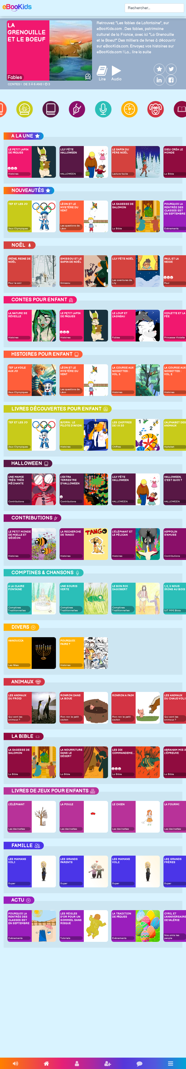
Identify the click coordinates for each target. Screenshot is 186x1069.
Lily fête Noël (122, 258)
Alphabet (169, 446)
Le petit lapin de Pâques (18, 151)
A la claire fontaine (16, 588)
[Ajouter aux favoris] (159, 69)
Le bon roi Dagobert (120, 588)
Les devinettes (16, 829)
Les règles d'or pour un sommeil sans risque (71, 918)
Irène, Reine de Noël (19, 260)
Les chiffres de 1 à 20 (122, 424)
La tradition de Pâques (121, 915)
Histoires (13, 173)
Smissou (65, 283)
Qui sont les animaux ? (15, 718)
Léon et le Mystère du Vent (69, 207)
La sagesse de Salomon (122, 205)
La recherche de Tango (70, 533)
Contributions (16, 501)
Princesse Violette (174, 337)
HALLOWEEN (68, 173)
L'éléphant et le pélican (122, 533)
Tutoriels (65, 938)
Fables (15, 77)
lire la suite (141, 52)
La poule (66, 804)
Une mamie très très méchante (16, 480)
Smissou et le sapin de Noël (71, 260)
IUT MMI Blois (172, 610)
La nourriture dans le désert (71, 753)
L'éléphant (16, 804)
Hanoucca (15, 640)
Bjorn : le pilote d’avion (71, 424)
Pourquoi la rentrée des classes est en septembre (18, 918)
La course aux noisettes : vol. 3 (123, 371)
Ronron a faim (123, 695)
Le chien (118, 804)
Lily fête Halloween (68, 151)
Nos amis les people (171, 937)
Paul (166, 283)
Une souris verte (69, 588)
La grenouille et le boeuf (27, 32)
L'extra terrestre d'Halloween (69, 480)
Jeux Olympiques (18, 228)
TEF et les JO (18, 204)
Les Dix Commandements (123, 751)
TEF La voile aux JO (17, 369)
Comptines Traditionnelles (17, 609)
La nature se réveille (17, 315)
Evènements (171, 228)
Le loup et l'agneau (119, 315)
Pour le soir (15, 283)
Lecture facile (120, 173)
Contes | (15, 84)
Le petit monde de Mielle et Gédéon (19, 535)
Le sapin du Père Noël (120, 151)
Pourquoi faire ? (67, 642)
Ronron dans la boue (70, 697)
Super (11, 883)
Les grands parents (69, 861)
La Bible (169, 173)
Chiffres (116, 446)
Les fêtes (13, 665)
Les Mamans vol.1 (17, 861)
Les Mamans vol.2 (121, 861)
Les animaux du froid (17, 697)
